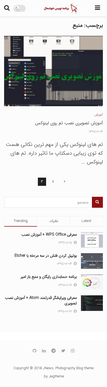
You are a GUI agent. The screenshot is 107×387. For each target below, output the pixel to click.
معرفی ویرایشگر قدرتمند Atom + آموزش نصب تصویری (41, 300)
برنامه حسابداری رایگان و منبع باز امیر (49, 277)
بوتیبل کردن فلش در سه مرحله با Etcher (46, 256)
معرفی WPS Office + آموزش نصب (49, 235)
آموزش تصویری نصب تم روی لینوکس (69, 123)
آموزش (99, 114)
